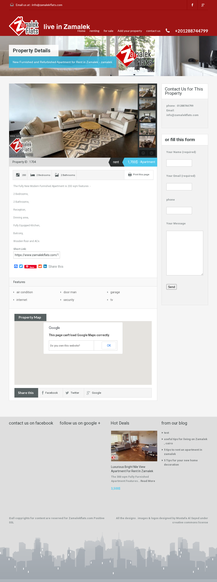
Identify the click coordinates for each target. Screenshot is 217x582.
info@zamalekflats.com (47, 5)
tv (111, 300)
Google (96, 392)
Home (81, 31)
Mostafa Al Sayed (188, 518)
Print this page (141, 174)
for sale (108, 31)
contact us (153, 31)
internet (22, 300)
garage (115, 292)
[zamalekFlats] (51, 26)
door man (70, 292)
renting (94, 31)
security (69, 300)
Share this (56, 266)
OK (109, 345)
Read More (147, 481)
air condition (25, 292)
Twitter (75, 392)
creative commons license (190, 522)
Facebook (51, 392)
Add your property (130, 31)
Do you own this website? (65, 345)
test (166, 432)
